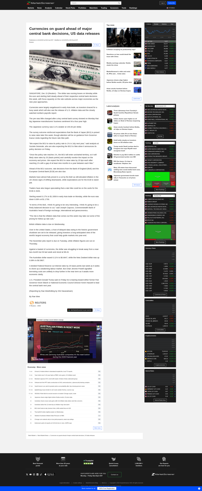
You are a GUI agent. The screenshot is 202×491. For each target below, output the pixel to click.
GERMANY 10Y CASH (153, 389)
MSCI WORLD (151, 68)
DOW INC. (150, 167)
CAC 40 (149, 56)
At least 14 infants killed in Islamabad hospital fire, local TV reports (53, 371)
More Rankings (160, 189)
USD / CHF (149, 290)
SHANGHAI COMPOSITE (154, 61)
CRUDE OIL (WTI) (151, 318)
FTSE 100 (150, 51)
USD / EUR (149, 264)
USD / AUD (149, 281)
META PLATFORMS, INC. (154, 117)
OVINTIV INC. (151, 133)
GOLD (147, 316)
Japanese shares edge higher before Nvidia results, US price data (53, 397)
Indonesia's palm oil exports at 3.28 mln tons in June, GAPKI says (53, 423)
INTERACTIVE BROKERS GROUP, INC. (157, 156)
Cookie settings (77, 483)
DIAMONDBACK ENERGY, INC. (156, 215)
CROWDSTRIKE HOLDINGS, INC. (157, 213)
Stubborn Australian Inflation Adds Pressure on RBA (49, 415)
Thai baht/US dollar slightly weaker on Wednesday (49, 412)
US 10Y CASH (151, 386)
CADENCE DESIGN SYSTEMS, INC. (157, 204)
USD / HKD (149, 286)
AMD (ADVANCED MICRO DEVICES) (157, 109)
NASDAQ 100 (151, 46)
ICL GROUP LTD (152, 130)
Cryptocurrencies (151, 336)
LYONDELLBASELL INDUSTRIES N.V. (157, 165)
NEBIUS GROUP (152, 201)
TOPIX (149, 63)
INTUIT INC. (150, 220)
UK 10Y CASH (151, 396)
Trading (104, 8)
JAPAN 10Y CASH (152, 391)
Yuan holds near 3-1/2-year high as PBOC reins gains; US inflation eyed (55, 375)
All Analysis (137, 185)
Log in (163, 3)
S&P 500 (149, 41)
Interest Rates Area (160, 400)
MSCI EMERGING (152, 66)
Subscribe (171, 3)
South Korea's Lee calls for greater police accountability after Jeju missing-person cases (60, 386)
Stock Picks (70, 8)
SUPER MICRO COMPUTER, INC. (157, 149)
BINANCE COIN (151, 358)
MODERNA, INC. (152, 146)
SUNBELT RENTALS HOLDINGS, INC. (157, 128)
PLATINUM (149, 326)
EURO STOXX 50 (152, 58)
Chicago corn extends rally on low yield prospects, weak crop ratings (54, 419)
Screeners (114, 8)
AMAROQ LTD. (151, 125)
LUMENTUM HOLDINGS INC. (155, 199)
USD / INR (148, 273)
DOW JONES (151, 44)
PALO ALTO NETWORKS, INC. (156, 217)
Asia (172, 24)
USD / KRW (149, 283)
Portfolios (82, 8)
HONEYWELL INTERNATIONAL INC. (157, 119)
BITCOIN (149, 351)
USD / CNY (149, 276)
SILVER (148, 323)
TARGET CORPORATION (154, 160)
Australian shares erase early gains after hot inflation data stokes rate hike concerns (58, 401)
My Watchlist (149, 106)
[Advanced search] (119, 3)
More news (97, 428)
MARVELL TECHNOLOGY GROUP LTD (157, 209)
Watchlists (93, 8)
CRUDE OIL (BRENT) (152, 321)
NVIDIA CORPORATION (154, 114)
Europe (156, 24)
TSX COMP (150, 48)
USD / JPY (149, 278)
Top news (110, 25)
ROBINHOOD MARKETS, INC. (156, 151)
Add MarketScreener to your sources (80, 45)
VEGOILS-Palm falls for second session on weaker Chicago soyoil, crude (55, 393)
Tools (124, 8)
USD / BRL (149, 271)
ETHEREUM (150, 354)
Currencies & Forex (160, 294)
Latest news (136, 98)
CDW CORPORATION (153, 154)
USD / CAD (149, 266)
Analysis (48, 8)
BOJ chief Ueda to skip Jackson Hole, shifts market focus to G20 (53, 408)
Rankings (133, 8)
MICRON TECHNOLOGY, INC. (155, 112)
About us (104, 483)
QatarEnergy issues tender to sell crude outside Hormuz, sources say (54, 390)
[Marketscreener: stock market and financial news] (40, 3)
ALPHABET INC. (152, 123)
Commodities (149, 300)
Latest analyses (113, 106)
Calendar (58, 8)
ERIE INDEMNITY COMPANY (155, 162)
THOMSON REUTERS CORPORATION (157, 222)
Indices (149, 24)
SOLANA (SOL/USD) (153, 356)
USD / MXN (149, 269)
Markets (31, 8)
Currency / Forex (151, 248)
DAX (148, 53)
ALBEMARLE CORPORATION (155, 170)
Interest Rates (150, 371)
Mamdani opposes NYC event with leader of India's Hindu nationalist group (56, 379)
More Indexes (160, 72)
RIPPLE (149, 361)
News (39, 8)
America (164, 24)
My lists (160, 136)
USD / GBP (149, 288)
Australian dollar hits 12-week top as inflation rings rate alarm (52, 404)
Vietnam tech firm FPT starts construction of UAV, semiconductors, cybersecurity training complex (62, 382)
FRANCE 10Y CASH (153, 394)
